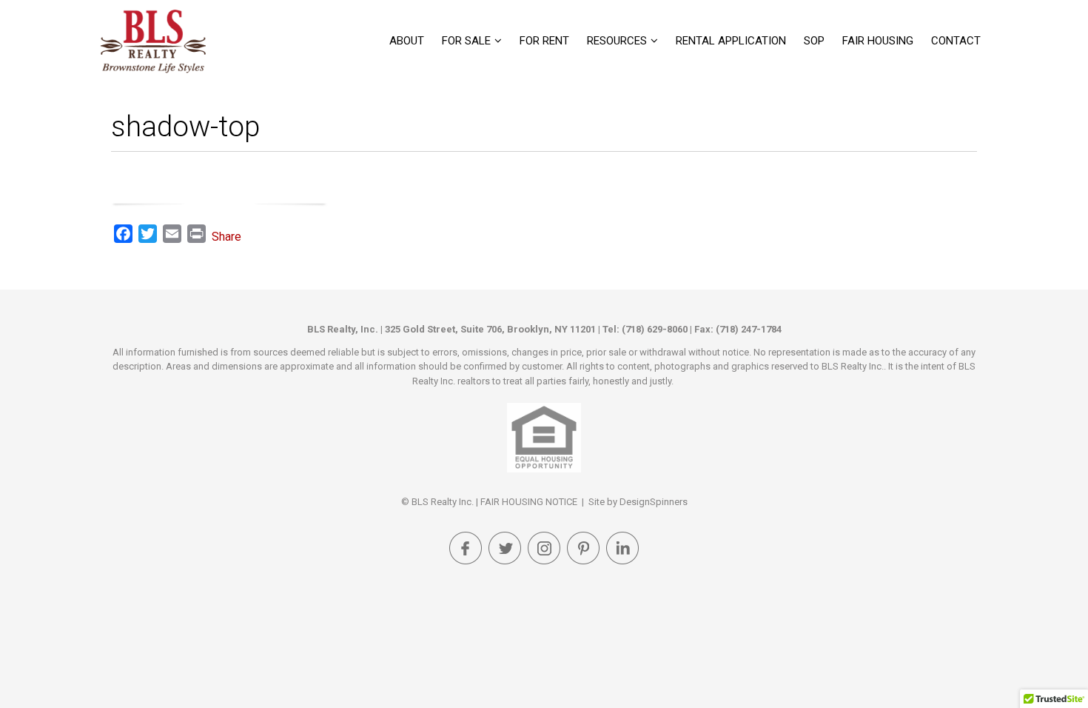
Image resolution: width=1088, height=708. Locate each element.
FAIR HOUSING (877, 40)
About (406, 40)
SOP (814, 40)
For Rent (544, 40)
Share (226, 237)
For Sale (466, 40)
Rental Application (731, 40)
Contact (956, 40)
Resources (617, 40)
